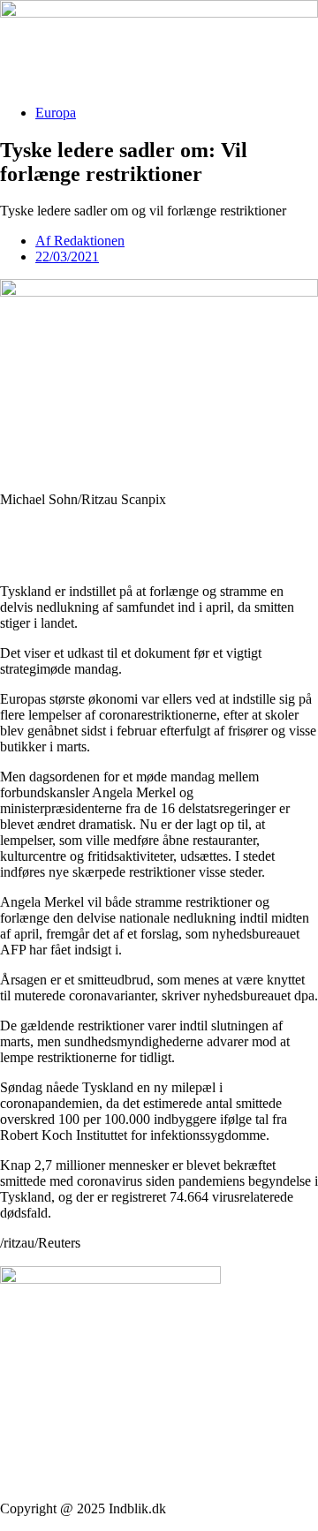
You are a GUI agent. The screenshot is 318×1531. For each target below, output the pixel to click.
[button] (159, 530)
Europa (55, 112)
